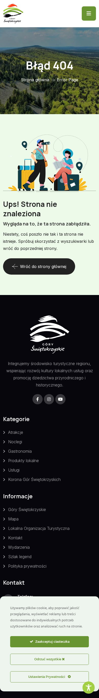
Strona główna (35, 79)
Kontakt (15, 537)
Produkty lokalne (23, 460)
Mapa (13, 518)
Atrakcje (15, 432)
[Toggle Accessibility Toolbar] (88, 687)
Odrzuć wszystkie (48, 659)
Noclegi (15, 441)
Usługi (14, 470)
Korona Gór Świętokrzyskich (34, 479)
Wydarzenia (19, 547)
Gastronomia (20, 451)
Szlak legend (19, 556)
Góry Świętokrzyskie (27, 509)
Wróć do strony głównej (43, 266)
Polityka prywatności (27, 566)
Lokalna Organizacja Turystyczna (39, 528)
